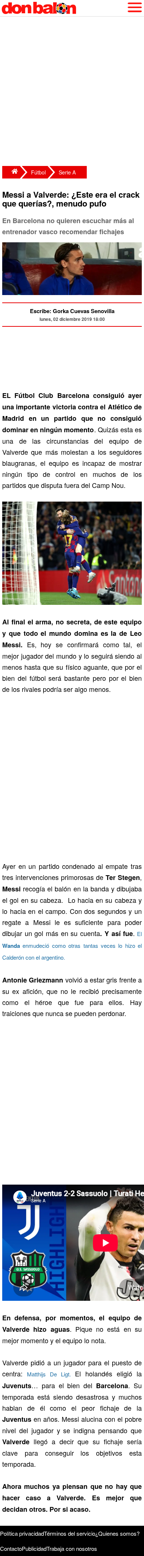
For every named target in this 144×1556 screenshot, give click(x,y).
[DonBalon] (11, 172)
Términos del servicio (69, 1533)
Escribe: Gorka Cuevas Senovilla (72, 311)
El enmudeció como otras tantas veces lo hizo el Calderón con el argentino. (72, 945)
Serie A (67, 172)
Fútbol (38, 172)
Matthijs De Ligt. (49, 1374)
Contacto (11, 1548)
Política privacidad (22, 1533)
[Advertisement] (72, 92)
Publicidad (34, 1548)
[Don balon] (63, 8)
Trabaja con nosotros (72, 1548)
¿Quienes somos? (117, 1533)
